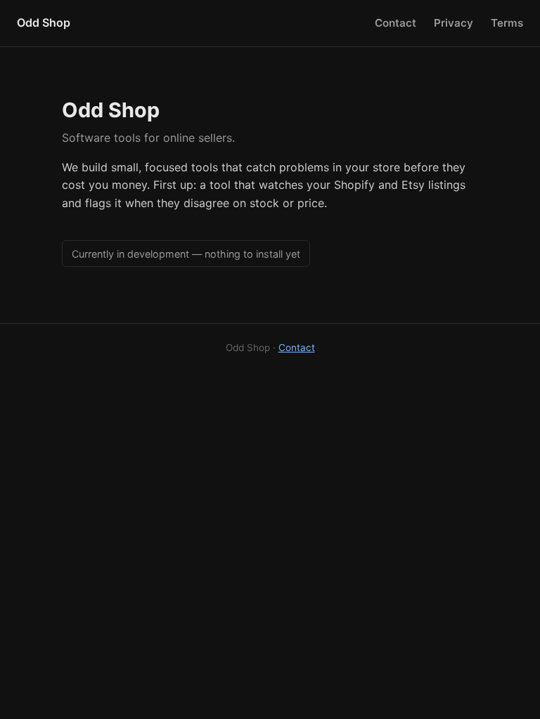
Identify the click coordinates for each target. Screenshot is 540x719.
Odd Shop (43, 22)
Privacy (453, 22)
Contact (395, 22)
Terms (507, 22)
